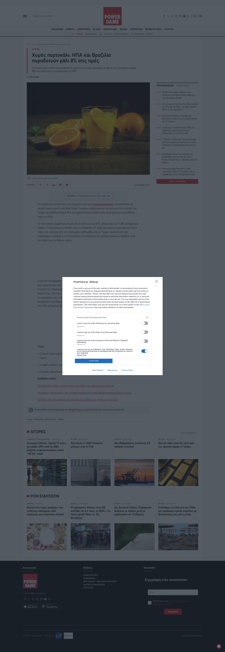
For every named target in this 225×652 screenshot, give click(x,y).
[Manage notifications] (219, 646)
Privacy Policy (127, 370)
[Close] (157, 282)
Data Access (112, 370)
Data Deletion (97, 370)
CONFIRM (94, 361)
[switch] (144, 323)
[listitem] (112, 317)
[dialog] (112, 326)
